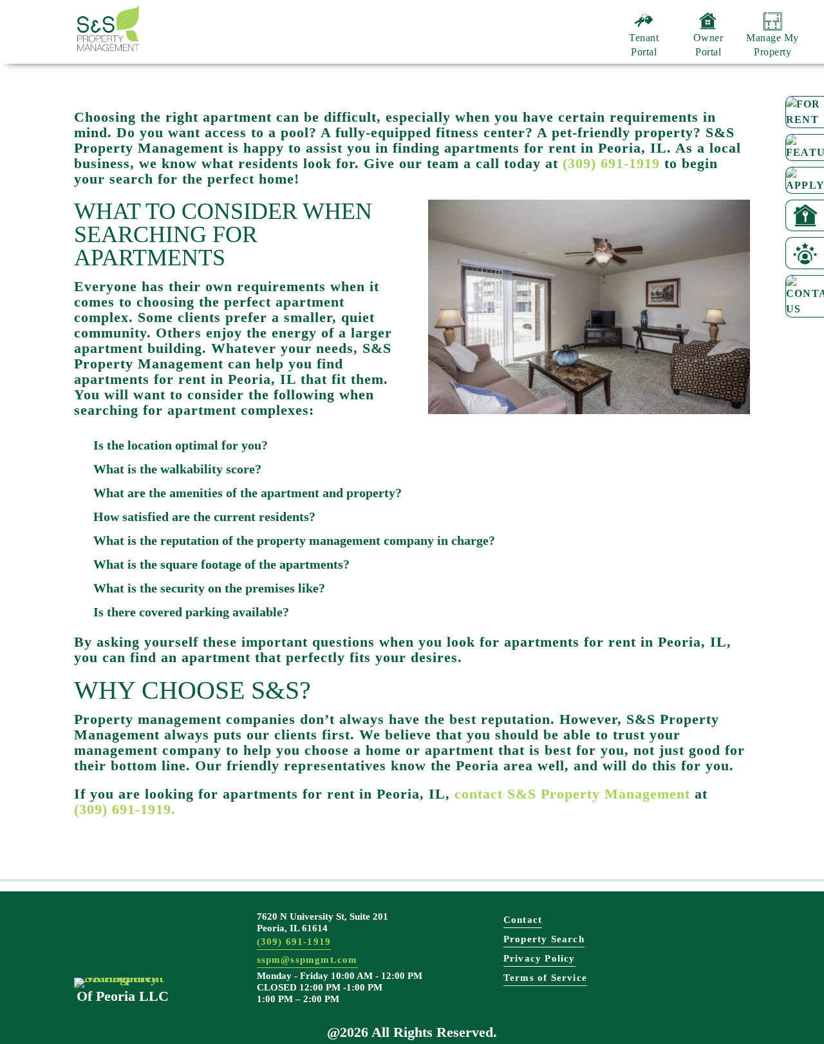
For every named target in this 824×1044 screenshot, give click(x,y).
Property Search (544, 939)
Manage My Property (772, 44)
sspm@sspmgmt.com (307, 959)
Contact (522, 920)
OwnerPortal (708, 44)
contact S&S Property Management (572, 794)
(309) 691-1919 (611, 163)
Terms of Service (545, 978)
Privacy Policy (539, 958)
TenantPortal (644, 44)
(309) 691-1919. (125, 809)
